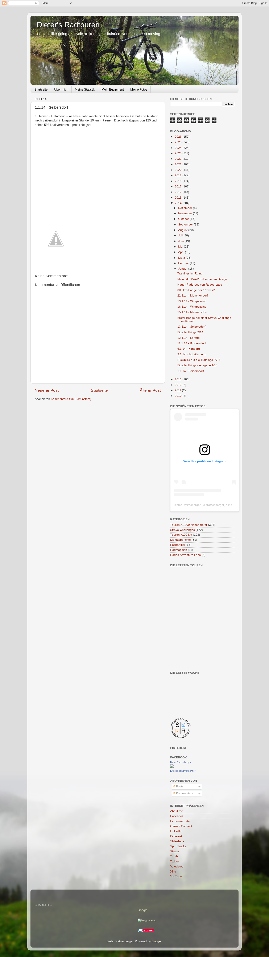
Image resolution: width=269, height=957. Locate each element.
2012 (178, 384)
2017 (178, 186)
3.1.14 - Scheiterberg (191, 354)
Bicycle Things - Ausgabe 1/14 (197, 365)
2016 (178, 192)
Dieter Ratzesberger (187, 504)
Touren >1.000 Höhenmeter (188, 524)
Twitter (174, 861)
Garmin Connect (181, 826)
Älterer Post (150, 390)
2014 (178, 203)
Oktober (184, 218)
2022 (178, 158)
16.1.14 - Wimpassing (191, 306)
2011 (178, 390)
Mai (181, 246)
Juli (180, 235)
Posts (179, 786)
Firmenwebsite (180, 821)
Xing (173, 871)
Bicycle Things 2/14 (190, 332)
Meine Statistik (85, 89)
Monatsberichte (180, 539)
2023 (178, 153)
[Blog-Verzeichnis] (146, 931)
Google (142, 910)
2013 (178, 379)
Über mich (61, 89)
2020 (178, 169)
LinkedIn (176, 831)
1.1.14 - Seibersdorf (190, 371)
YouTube (176, 876)
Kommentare (184, 793)
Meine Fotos (138, 89)
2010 (178, 395)
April (181, 252)
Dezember (185, 208)
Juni (181, 241)
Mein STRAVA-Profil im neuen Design (202, 279)
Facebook (176, 816)
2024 (178, 147)
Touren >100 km (181, 534)
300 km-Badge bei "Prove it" (196, 290)
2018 (178, 181)
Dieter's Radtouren (68, 24)
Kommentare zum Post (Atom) (71, 399)
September (186, 224)
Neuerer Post (47, 390)
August (183, 230)
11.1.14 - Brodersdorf (191, 343)
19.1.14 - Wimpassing (191, 301)
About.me (176, 811)
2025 (178, 142)
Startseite (40, 89)
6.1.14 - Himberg (188, 348)
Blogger (157, 941)
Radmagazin (178, 549)
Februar (184, 263)
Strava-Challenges (182, 529)
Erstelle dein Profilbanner (182, 771)
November (185, 213)
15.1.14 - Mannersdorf (192, 312)
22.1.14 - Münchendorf (192, 295)
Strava (174, 851)
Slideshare (177, 841)
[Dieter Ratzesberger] (172, 766)
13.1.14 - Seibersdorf (191, 326)
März (182, 257)
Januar (183, 268)
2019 (178, 175)
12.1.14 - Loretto (188, 337)
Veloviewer (177, 866)
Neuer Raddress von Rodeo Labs (199, 284)
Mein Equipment (113, 89)
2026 (178, 136)
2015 (178, 197)
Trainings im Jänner (190, 273)
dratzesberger (215, 504)
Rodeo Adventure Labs (185, 554)
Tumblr (174, 856)
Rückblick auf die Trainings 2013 (198, 359)
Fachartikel (177, 544)
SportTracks (178, 846)
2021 (178, 164)
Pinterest (176, 836)
